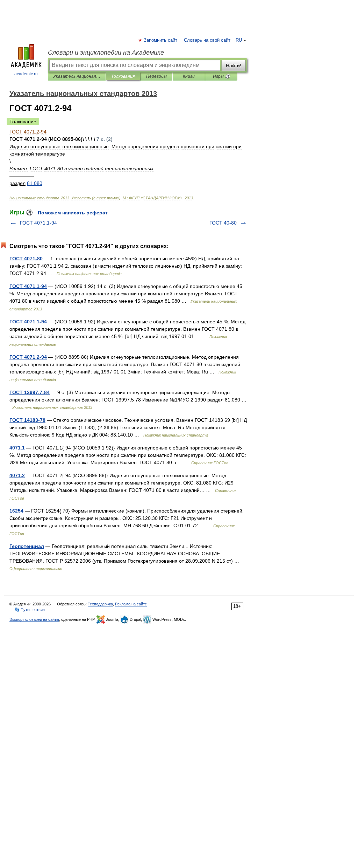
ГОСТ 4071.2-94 (28, 357)
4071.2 (17, 475)
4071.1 (17, 448)
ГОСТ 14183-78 (27, 420)
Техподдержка (100, 604)
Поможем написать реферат (73, 212)
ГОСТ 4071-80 (26, 258)
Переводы (156, 76)
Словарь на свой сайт (207, 40)
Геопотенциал (26, 546)
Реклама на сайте (131, 604)
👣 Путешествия (30, 609)
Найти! (233, 65)
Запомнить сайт (160, 40)
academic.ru (26, 73)
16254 (16, 511)
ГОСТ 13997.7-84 (29, 392)
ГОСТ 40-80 (223, 223)
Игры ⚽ (221, 76)
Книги (189, 76)
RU (239, 40)
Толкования (123, 76)
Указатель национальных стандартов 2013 (76, 76)
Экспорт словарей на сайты (34, 619)
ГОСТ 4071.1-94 (38, 223)
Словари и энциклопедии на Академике (106, 52)
